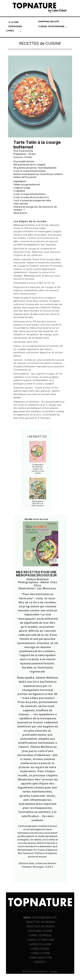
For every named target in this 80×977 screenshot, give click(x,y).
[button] (52, 26)
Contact (40, 961)
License (54, 971)
